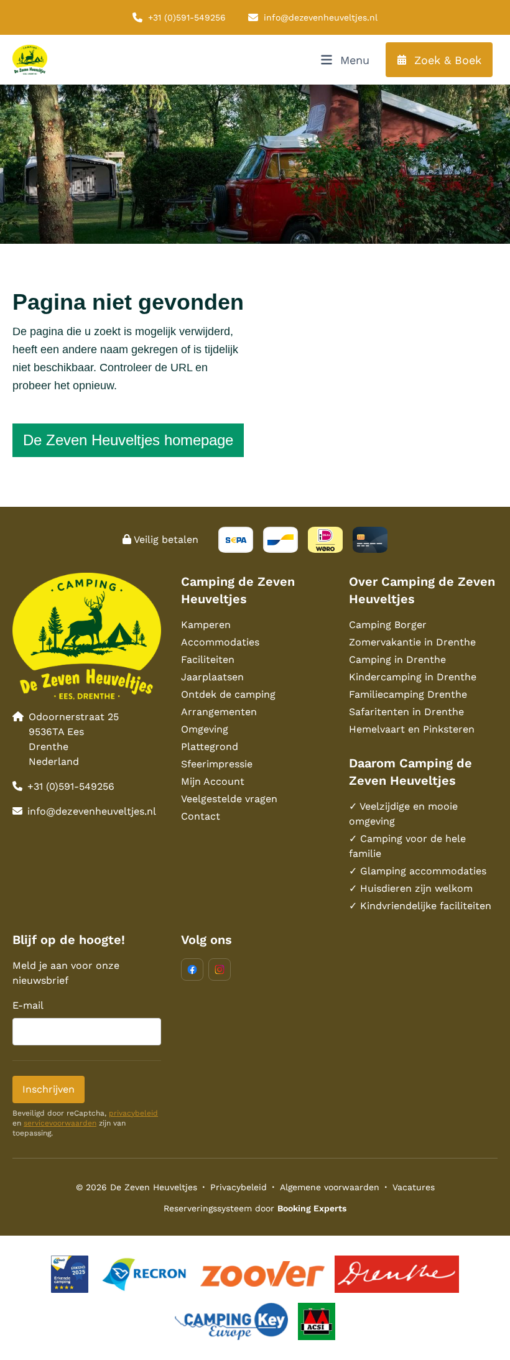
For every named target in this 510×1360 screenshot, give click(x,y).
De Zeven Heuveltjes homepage (128, 440)
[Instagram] (219, 969)
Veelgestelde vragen (229, 799)
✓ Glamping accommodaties (417, 871)
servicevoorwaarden (60, 1123)
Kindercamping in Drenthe (412, 677)
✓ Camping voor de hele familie (407, 846)
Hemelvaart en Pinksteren (412, 729)
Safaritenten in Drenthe (406, 712)
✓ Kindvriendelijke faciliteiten (420, 906)
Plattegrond (209, 746)
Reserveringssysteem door (255, 1208)
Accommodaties (220, 642)
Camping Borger (388, 625)
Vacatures (413, 1187)
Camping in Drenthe (397, 659)
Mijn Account (212, 781)
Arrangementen (219, 712)
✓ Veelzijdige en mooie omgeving (403, 813)
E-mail (28, 1005)
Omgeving (204, 729)
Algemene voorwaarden (329, 1187)
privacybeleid (133, 1113)
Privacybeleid (238, 1187)
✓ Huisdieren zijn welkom (411, 888)
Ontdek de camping (228, 694)
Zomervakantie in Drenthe (412, 642)
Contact (200, 816)
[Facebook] (192, 969)
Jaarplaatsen (212, 677)
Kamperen (206, 625)
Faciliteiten (207, 659)
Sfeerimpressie (217, 764)
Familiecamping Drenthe (408, 694)
